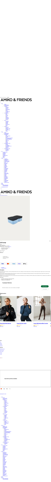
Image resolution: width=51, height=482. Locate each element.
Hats (5, 409)
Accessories (5, 414)
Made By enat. (4, 466)
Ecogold (4, 460)
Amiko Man (4, 453)
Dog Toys (4, 448)
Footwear (5, 408)
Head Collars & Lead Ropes (7, 431)
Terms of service (2, 350)
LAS (3, 465)
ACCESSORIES (5, 406)
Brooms (5, 437)
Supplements (6, 443)
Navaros (4, 467)
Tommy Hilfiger (5, 473)
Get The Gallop (5, 461)
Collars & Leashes (5, 445)
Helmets (5, 410)
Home (0, 195)
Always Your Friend (5, 454)
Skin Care (4, 449)
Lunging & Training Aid (7, 432)
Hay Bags (5, 442)
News (2, 476)
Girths (5, 430)
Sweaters (5, 404)
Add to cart (1, 252)
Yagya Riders (4, 474)
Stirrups (5, 435)
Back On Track (5, 456)
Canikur (4, 457)
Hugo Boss (4, 464)
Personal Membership (5, 478)
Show (5, 403)
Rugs (5, 433)
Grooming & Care (3, 195)
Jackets (5, 401)
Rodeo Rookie (4, 471)
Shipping (1, 344)
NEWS (4, 397)
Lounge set (5, 402)
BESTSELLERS (5, 398)
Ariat (3, 455)
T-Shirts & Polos (6, 423)
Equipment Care (6, 195)
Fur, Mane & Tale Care (7, 439)
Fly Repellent (6, 438)
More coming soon (5, 475)
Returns (1, 343)
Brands (2, 451)
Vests (5, 418)
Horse (1, 195)
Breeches (5, 400)
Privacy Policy (1, 351)
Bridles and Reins (6, 429)
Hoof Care (5, 440)
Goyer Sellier (4, 462)
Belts (5, 407)
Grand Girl (4, 463)
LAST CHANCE (5, 427)
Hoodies (5, 416)
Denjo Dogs (4, 459)
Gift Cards (5, 412)
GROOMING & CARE (6, 436)
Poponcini (4, 469)
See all (5, 405)
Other (3, 450)
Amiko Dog (4, 452)
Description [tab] (2, 267)
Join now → (9, 246)
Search (8, 97)
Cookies (1, 352)
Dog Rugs (4, 447)
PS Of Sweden (4, 470)
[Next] (50, 241)
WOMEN (4, 399)
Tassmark (4, 472)
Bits (4, 428)
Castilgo (4, 458)
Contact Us (1, 345)
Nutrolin (4, 468)
